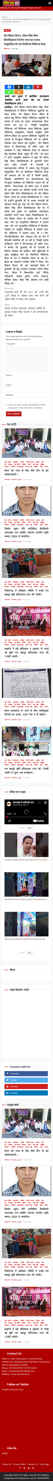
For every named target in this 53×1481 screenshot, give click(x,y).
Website (9, 395)
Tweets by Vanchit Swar (13, 1390)
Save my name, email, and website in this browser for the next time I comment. (27, 406)
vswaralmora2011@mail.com (22, 1371)
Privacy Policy (19, 1464)
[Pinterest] (37, 87)
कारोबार (22, 462)
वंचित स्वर (7, 48)
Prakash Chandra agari (13, 479)
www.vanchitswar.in (20, 1374)
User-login (44, 1464)
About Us (7, 1464)
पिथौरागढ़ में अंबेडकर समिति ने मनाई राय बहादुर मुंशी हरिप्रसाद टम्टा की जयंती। (26, 563)
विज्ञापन (36, 466)
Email (9, 385)
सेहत (41, 466)
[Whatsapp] (9, 92)
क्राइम (38, 462)
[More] (18, 92)
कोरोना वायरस (30, 462)
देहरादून (10, 464)
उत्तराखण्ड (7, 30)
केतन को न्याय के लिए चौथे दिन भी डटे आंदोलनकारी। (26, 443)
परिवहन (24, 464)
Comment (11, 344)
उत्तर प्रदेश (8, 462)
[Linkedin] (28, 87)
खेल (43, 462)
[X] (18, 87)
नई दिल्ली (18, 464)
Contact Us (33, 1464)
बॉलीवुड (43, 464)
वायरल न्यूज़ (29, 466)
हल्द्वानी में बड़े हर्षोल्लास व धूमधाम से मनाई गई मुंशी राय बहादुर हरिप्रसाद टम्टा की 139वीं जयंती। (26, 621)
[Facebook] (9, 87)
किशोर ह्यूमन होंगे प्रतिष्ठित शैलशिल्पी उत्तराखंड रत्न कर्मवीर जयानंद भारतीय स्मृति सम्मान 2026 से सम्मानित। (26, 501)
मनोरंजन (7, 466)
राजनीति (13, 466)
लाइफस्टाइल (20, 466)
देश (6, 464)
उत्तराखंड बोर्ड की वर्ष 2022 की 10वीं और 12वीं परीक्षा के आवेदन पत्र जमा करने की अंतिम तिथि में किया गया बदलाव (26, 294)
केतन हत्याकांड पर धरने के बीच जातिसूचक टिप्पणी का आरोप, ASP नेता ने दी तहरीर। (26, 683)
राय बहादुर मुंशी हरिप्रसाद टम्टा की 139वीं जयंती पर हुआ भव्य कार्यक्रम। (26, 741)
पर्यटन (30, 464)
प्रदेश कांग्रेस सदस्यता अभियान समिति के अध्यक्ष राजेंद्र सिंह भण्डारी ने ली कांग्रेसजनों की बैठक (26, 310)
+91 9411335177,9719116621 (23, 1368)
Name (9, 375)
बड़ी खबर (36, 464)
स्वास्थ (46, 466)
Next (29, 828)
